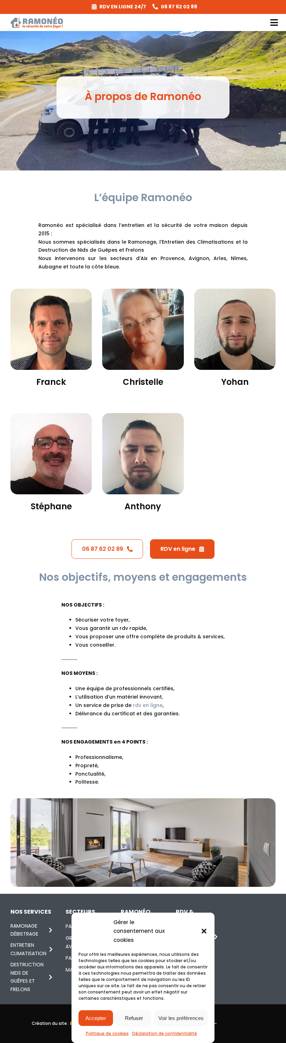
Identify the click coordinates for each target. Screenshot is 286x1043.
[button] (204, 931)
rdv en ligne (148, 705)
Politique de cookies (107, 1033)
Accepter (95, 1018)
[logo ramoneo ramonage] (36, 19)
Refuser (134, 1018)
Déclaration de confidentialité (164, 1033)
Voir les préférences (181, 1018)
